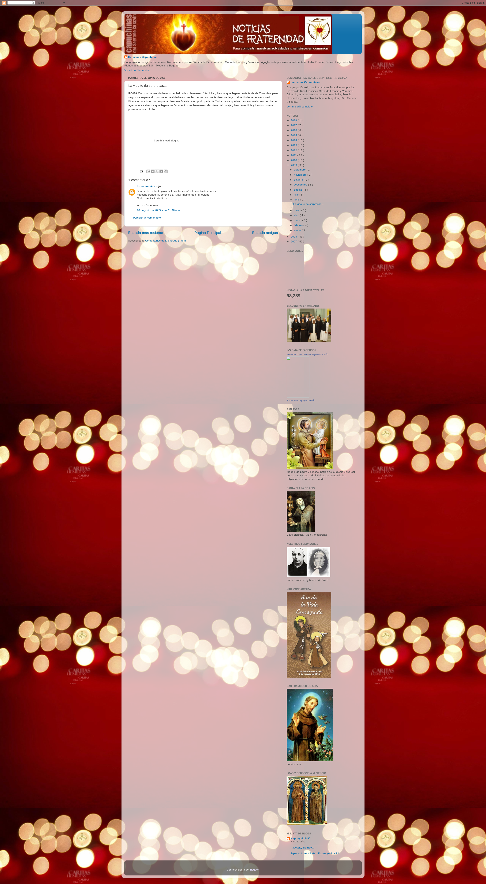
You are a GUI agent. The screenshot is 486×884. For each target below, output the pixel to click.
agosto (298, 189)
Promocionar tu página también (301, 400)
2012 (294, 150)
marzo (298, 220)
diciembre (300, 169)
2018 (294, 120)
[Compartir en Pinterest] (166, 171)
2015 (294, 135)
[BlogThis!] (153, 171)
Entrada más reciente (145, 233)
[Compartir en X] (157, 171)
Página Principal (207, 233)
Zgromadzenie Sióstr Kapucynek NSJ (315, 853)
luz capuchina (146, 186)
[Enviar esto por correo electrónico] (148, 171)
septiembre (301, 184)
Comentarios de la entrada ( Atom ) (166, 240)
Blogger (254, 869)
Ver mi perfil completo (137, 70)
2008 (294, 236)
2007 (294, 241)
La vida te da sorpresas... (308, 204)
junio (297, 199)
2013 (294, 145)
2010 (294, 160)
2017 (294, 125)
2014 (294, 140)
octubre (299, 179)
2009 (294, 165)
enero (298, 230)
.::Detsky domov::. (303, 847)
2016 (294, 130)
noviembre (300, 174)
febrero (298, 225)
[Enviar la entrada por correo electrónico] (141, 171)
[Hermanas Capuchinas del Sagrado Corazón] (298, 396)
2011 (294, 155)
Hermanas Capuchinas (142, 57)
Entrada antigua (265, 233)
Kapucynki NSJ (300, 838)
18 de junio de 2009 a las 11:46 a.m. (159, 210)
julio (296, 194)
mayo (297, 210)
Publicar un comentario (147, 217)
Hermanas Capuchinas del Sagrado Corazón (307, 354)
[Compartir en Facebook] (161, 171)
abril (297, 215)
